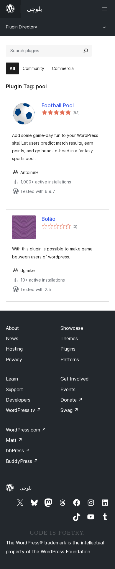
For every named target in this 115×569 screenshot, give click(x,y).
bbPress (18, 450)
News (12, 338)
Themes (69, 338)
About (12, 328)
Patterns (69, 359)
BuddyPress (22, 461)
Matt (14, 440)
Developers (18, 400)
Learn (12, 379)
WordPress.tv (23, 410)
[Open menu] (105, 9)
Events (67, 389)
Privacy (14, 359)
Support (14, 389)
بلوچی (26, 488)
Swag (69, 410)
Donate (71, 400)
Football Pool (58, 105)
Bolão (48, 219)
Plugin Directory (21, 26)
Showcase (71, 328)
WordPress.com (26, 430)
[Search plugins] (86, 51)
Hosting (14, 349)
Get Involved (74, 379)
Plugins (67, 349)
